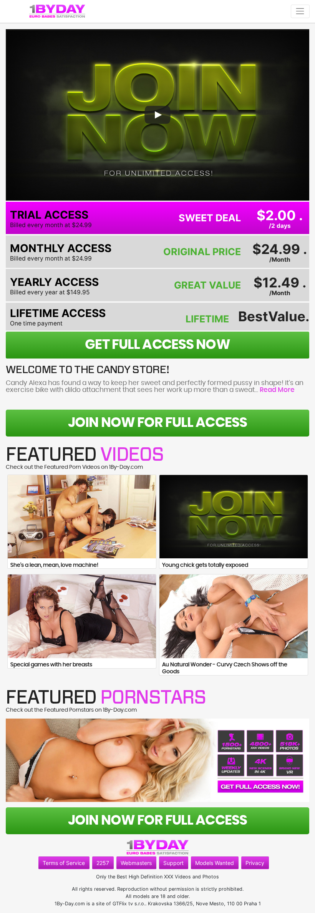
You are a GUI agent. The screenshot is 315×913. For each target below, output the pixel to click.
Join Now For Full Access (157, 423)
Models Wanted (214, 863)
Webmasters (136, 863)
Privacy (254, 863)
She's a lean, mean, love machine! (54, 565)
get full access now (157, 345)
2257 (102, 863)
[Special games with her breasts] (82, 616)
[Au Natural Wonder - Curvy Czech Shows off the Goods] (233, 616)
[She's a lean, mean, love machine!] (82, 516)
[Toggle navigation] (300, 11)
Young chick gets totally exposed (205, 565)
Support (173, 863)
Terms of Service (64, 863)
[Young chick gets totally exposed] (233, 516)
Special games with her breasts (51, 664)
